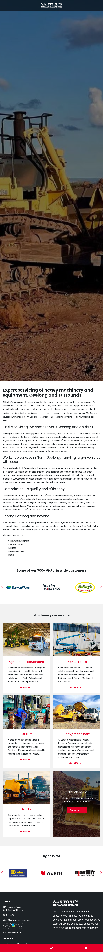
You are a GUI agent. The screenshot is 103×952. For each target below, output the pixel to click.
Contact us (76, 810)
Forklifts (12, 548)
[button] (2, 586)
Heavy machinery (16, 551)
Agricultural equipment (18, 541)
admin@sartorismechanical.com (16, 920)
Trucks (11, 555)
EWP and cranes (15, 544)
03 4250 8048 (8, 915)
